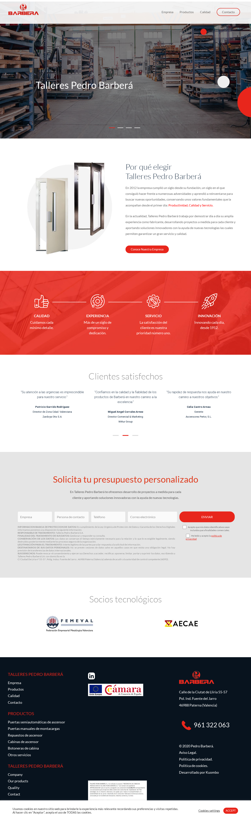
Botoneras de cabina (23, 748)
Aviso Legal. (188, 752)
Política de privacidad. (196, 759)
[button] (116, 435)
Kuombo (212, 772)
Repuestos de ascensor (25, 735)
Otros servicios (19, 755)
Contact (14, 794)
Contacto (15, 702)
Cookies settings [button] (209, 810)
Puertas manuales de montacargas (34, 728)
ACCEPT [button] (231, 810)
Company (15, 774)
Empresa (167, 12)
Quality (13, 787)
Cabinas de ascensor (23, 741)
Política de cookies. (193, 765)
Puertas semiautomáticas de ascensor (36, 722)
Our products (18, 781)
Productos (187, 12)
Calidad (205, 12)
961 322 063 (212, 725)
